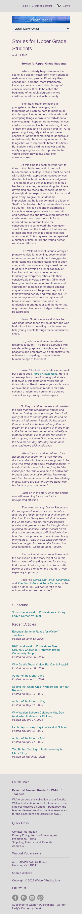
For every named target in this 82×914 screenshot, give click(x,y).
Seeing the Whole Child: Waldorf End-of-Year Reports (40, 688)
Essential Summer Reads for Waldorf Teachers (35, 633)
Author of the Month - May (28, 701)
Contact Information (24, 831)
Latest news (20, 782)
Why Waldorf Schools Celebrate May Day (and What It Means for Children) (38, 714)
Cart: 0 (66, 6)
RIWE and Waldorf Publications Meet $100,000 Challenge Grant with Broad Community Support (36, 650)
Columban (62, 579)
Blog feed (23, 898)
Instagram (32, 898)
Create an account (42, 6)
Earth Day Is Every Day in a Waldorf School (39, 727)
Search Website (22, 872)
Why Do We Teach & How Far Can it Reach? (40, 664)
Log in (25, 6)
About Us (18, 845)
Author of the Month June (28, 675)
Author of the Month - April (28, 738)
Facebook (15, 898)
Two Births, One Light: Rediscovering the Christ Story (37, 751)
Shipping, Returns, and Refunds (32, 842)
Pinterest (40, 898)
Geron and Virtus (44, 579)
